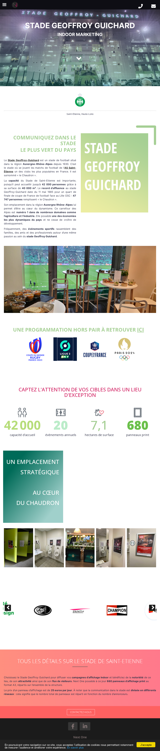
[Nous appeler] (140, 6)
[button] (73, 726)
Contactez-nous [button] (81, 712)
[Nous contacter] (153, 6)
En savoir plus (75, 747)
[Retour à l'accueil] (15, 5)
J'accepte (146, 745)
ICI (140, 329)
